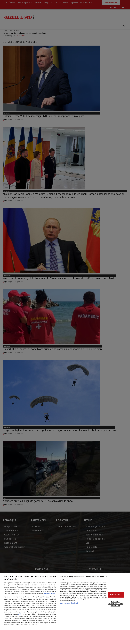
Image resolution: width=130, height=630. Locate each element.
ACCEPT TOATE (116, 595)
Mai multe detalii (49, 593)
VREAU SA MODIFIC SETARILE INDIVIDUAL (115, 604)
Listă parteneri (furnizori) (69, 603)
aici (19, 614)
